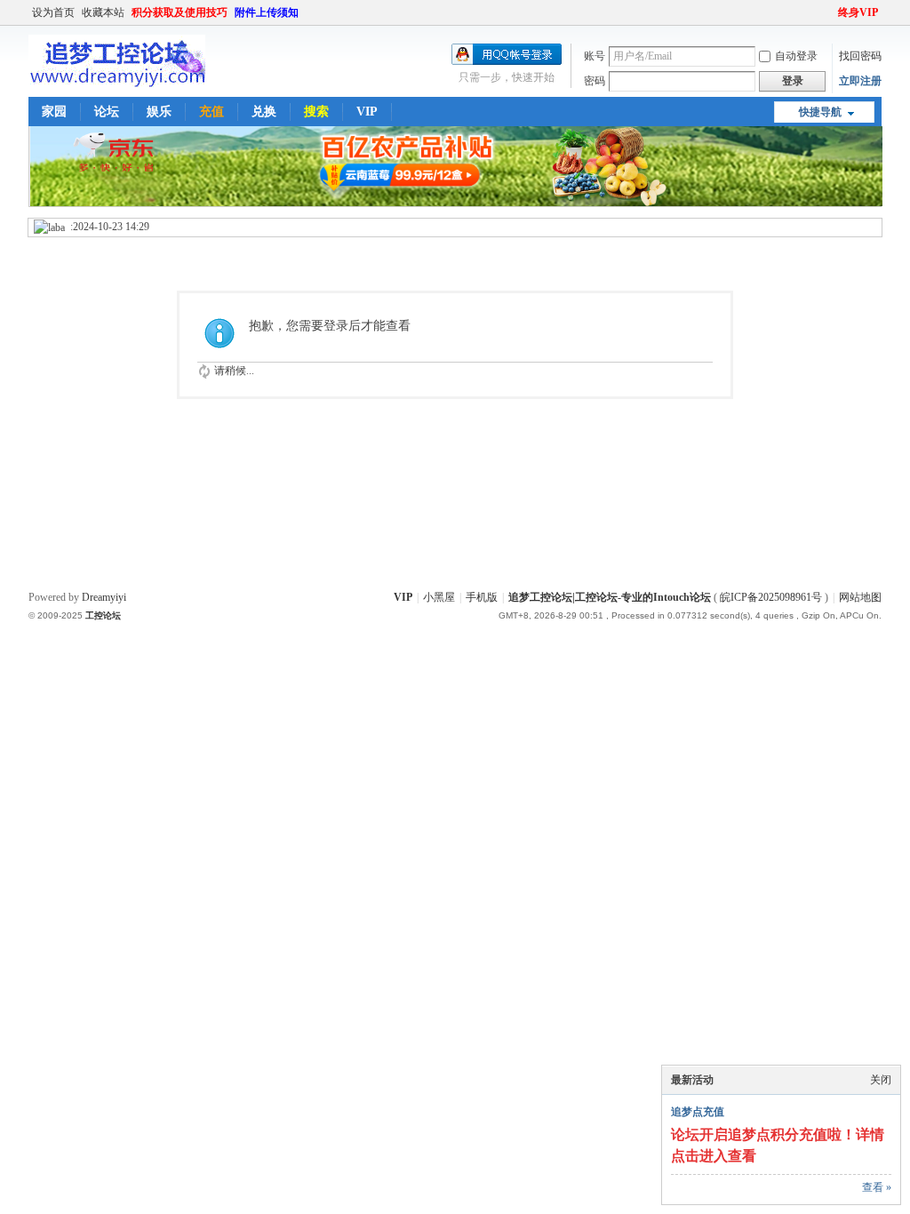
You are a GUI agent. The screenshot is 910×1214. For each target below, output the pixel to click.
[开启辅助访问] (830, 12)
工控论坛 (103, 615)
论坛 (106, 111)
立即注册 (860, 81)
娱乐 (159, 111)
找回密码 (860, 56)
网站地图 (860, 597)
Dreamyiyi (104, 597)
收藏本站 (103, 12)
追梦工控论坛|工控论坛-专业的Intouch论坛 (609, 597)
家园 (54, 111)
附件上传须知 (267, 12)
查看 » (876, 1187)
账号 (594, 56)
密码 (594, 81)
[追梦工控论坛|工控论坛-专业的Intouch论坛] (116, 83)
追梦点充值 (697, 1112)
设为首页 (53, 12)
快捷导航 (820, 112)
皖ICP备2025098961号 (771, 597)
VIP (367, 111)
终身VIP (858, 12)
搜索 (316, 111)
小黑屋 (439, 597)
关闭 (880, 1080)
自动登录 (796, 56)
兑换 (263, 111)
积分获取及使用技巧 (180, 12)
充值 (211, 111)
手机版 (482, 597)
